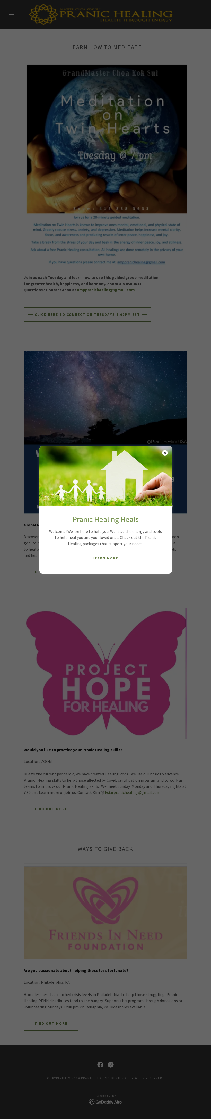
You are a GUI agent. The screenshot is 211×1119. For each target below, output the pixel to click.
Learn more (105, 558)
